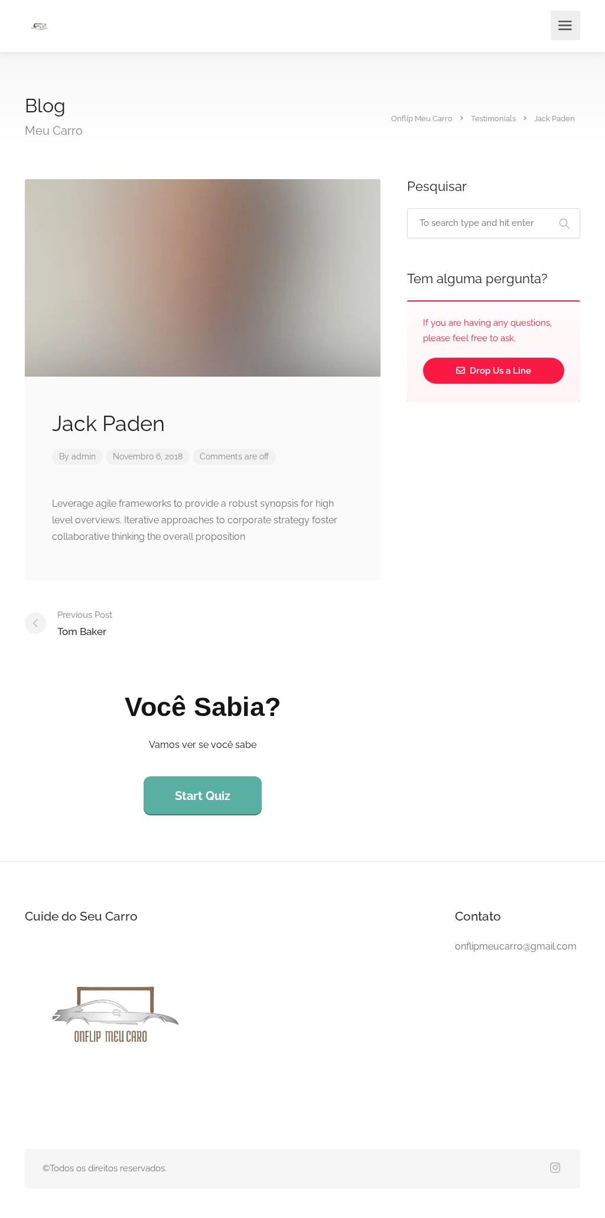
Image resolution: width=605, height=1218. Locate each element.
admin (83, 456)
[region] (154, 1119)
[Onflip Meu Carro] (39, 27)
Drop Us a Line (499, 370)
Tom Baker (84, 623)
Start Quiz (202, 796)
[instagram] (555, 1168)
